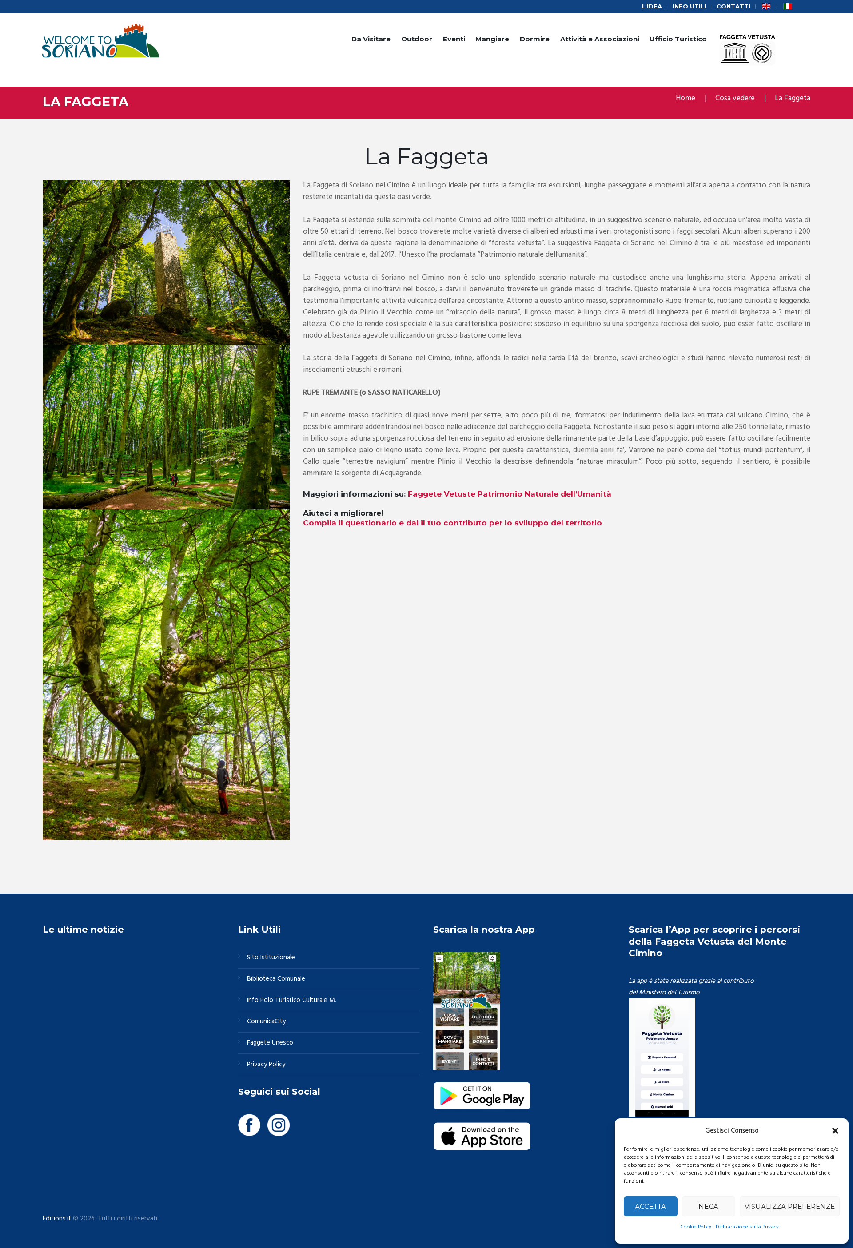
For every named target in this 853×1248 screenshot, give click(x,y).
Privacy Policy (266, 1064)
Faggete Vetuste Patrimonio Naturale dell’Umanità (509, 493)
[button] (835, 1130)
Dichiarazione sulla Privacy (747, 1227)
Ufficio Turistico (678, 39)
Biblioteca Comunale (276, 979)
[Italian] (787, 6)
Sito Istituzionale (271, 957)
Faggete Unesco (270, 1042)
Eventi (454, 39)
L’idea (652, 6)
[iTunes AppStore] (482, 1127)
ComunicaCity (266, 1021)
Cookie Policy (695, 1227)
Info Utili (689, 6)
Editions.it (57, 1218)
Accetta (650, 1206)
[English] (766, 6)
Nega (708, 1206)
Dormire (535, 39)
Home (685, 98)
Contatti (733, 6)
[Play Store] (482, 1087)
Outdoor (416, 39)
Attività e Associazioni (599, 39)
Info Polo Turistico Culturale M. (291, 1000)
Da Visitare (371, 39)
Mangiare (492, 39)
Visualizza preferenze (790, 1206)
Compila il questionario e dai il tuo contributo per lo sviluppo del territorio (452, 522)
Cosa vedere (735, 98)
